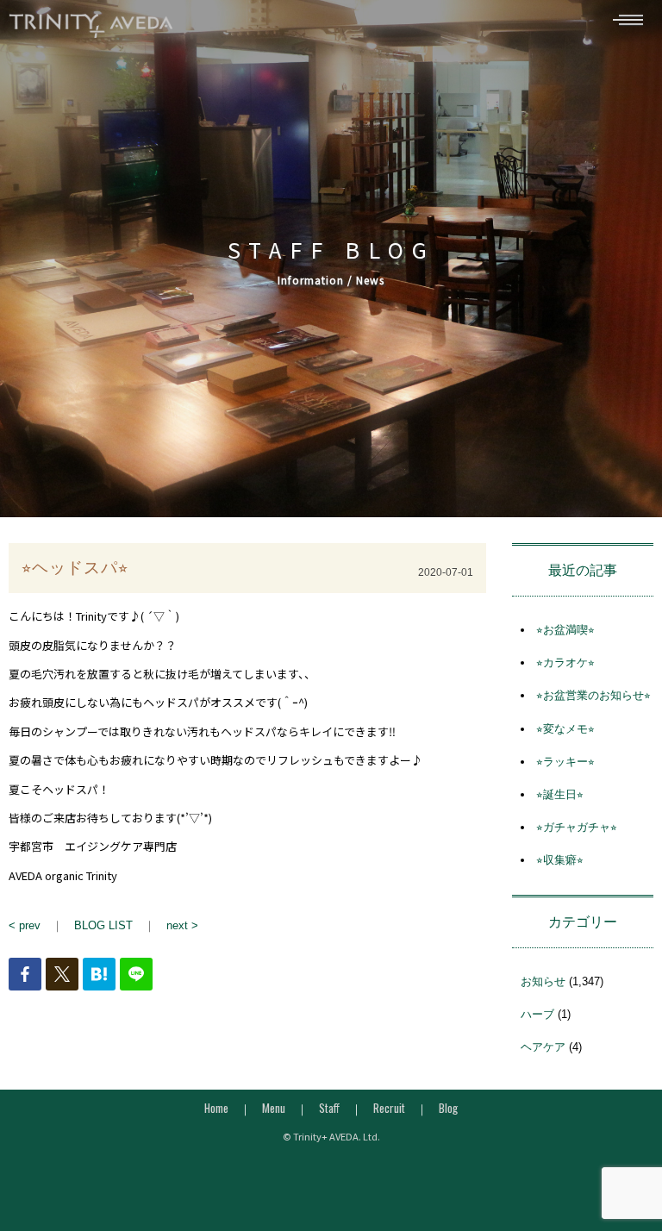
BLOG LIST (103, 925)
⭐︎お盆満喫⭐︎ (565, 629)
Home (216, 1107)
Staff (329, 1107)
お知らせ (543, 981)
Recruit (389, 1107)
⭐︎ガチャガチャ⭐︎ (576, 827)
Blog (448, 1107)
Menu (273, 1107)
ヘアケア (543, 1046)
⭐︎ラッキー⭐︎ (565, 761)
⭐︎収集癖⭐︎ (560, 859)
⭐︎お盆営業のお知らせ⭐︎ (593, 695)
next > (182, 925)
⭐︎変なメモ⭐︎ (565, 728)
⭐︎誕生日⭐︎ (560, 794)
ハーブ (537, 1014)
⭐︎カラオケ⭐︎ (565, 662)
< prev (25, 925)
